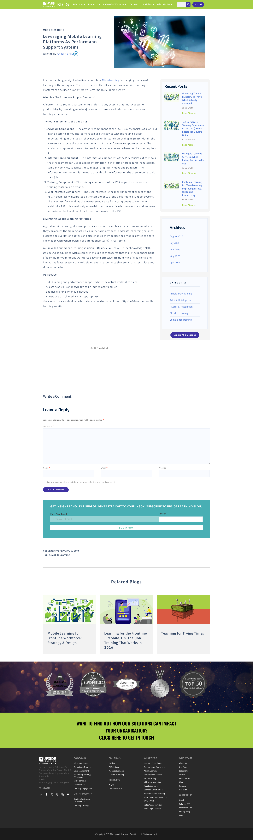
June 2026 (175, 249)
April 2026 (175, 262)
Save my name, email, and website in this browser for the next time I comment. (81, 482)
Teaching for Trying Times (182, 633)
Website (162, 467)
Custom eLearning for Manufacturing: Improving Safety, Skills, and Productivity (192, 189)
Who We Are (163, 4)
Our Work (135, 4)
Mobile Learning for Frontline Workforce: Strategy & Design (64, 638)
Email (104, 467)
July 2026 (175, 243)
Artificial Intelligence (180, 300)
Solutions (78, 4)
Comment (48, 426)
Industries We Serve (113, 4)
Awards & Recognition (181, 306)
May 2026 (175, 256)
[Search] (188, 4)
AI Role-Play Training (181, 293)
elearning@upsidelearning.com (54, 782)
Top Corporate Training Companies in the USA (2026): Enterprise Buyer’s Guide (193, 129)
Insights (147, 4)
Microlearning (110, 80)
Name (46, 467)
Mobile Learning (53, 30)
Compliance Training (181, 319)
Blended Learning (179, 313)
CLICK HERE (110, 737)
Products (93, 4)
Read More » (189, 113)
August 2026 (176, 236)
